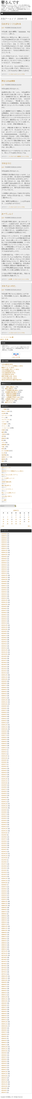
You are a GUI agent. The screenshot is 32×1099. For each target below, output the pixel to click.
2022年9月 (4, 631)
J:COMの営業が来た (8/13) (9, 378)
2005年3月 (4, 1015)
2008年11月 (4, 928)
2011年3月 (4, 872)
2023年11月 (4, 602)
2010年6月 (4, 889)
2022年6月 (4, 637)
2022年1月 (4, 648)
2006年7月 (4, 986)
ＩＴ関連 (4, 409)
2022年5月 (4, 639)
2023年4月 (4, 617)
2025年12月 (4, 550)
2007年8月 (4, 959)
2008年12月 (4, 926)
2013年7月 (4, 814)
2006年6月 (4, 988)
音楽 (3, 461)
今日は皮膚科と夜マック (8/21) (10, 369)
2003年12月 (4, 1046)
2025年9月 (4, 556)
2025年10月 (4, 554)
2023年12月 (4, 600)
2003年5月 (4, 1061)
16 (16, 519)
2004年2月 (4, 1042)
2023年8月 (4, 608)
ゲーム (3, 417)
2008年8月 (4, 934)
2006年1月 (4, 995)
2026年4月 (4, 542)
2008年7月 (4, 936)
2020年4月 (4, 691)
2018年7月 (4, 735)
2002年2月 (4, 1078)
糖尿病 (19, 156)
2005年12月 (4, 997)
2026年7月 (4, 536)
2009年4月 (4, 918)
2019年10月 (4, 704)
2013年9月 (4, 810)
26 (28, 521)
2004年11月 (4, 1024)
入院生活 (4, 434)
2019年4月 (4, 716)
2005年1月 (4, 1019)
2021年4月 (4, 666)
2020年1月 (4, 698)
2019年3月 (4, 718)
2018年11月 (4, 727)
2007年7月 (4, 961)
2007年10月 (4, 955)
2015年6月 (4, 766)
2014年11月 (4, 781)
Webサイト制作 (6, 411)
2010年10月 (4, 882)
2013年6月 (4, 816)
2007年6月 (4, 963)
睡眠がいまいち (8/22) (8, 367)
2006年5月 (4, 990)
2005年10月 (4, 1001)
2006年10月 (4, 980)
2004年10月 (4, 1026)
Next (10, 337)
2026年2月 (4, 546)
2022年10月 (4, 629)
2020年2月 (4, 695)
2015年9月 (4, 760)
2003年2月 (4, 1067)
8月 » (29, 526)
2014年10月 (4, 783)
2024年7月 (4, 585)
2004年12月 (4, 1021)
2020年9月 (4, 681)
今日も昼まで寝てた (7, 496)
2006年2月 (4, 992)
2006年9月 (4, 982)
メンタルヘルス (13, 74)
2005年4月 (4, 1013)
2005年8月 (4, 1005)
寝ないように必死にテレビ (8, 492)
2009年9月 (4, 907)
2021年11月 (4, 652)
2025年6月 (4, 563)
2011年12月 (4, 853)
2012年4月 (4, 845)
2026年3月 (4, 544)
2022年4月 (4, 641)
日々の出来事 (5, 450)
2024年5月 (4, 590)
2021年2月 (4, 671)
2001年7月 (4, 1092)
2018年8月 (4, 733)
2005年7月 (4, 1007)
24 (20, 521)
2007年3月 (4, 970)
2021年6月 (4, 662)
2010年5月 (4, 891)
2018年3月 (4, 743)
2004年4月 (4, 1038)
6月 (3, 339)
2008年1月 (4, 949)
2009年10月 (4, 905)
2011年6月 (4, 866)
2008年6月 (4, 938)
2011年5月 (4, 868)
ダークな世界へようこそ (8, 478)
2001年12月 (4, 1082)
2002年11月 (4, 1073)
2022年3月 (4, 644)
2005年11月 (4, 999)
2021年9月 (4, 656)
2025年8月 (4, 558)
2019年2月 (4, 720)
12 (28, 517)
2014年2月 (4, 799)
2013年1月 (4, 826)
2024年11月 (4, 577)
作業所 (3, 430)
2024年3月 (4, 594)
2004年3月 (4, 1040)
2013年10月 (4, 808)
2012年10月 (4, 833)
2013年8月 (4, 812)
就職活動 (4, 444)
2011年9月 (4, 860)
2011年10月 (4, 857)
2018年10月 (4, 729)
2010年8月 (4, 884)
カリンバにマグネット (7, 489)
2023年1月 (4, 623)
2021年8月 (4, 658)
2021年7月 (4, 660)
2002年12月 (4, 1071)
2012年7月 (4, 839)
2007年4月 (4, 968)
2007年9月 (4, 957)
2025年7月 (4, 560)
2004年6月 (4, 1034)
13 (3, 519)
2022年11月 (4, 627)
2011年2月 (4, 874)
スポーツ (4, 421)
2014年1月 (4, 801)
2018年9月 (4, 731)
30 (16, 523)
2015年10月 (4, 758)
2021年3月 (4, 668)
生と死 (3, 453)
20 (3, 521)
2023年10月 (4, 604)
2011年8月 (4, 862)
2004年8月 (4, 1030)
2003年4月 (4, 1063)
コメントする (21, 74)
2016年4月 (4, 749)
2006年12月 (4, 976)
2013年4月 (4, 820)
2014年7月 (4, 789)
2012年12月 (4, 828)
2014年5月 (4, 793)
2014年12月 (4, 779)
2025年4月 (4, 567)
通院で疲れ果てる (6, 485)
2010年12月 (4, 878)
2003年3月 (4, 1065)
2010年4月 (4, 893)
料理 (3, 448)
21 (7, 521)
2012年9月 (4, 835)
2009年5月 (4, 916)
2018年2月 (4, 745)
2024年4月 (4, 592)
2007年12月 (4, 951)
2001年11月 (4, 1084)
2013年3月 (4, 822)
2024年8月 (4, 583)
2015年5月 (4, 768)
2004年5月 (4, 1036)
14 (7, 519)
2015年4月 (4, 770)
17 (20, 519)
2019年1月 (4, 722)
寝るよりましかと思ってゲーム (10, 474)
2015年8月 (4, 762)
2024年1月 (4, 598)
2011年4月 (4, 870)
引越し (3, 446)
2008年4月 (4, 943)
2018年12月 (4, 725)
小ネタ (3, 442)
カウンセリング (6, 415)
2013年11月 (4, 806)
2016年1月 (4, 754)
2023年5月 (4, 615)
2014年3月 (4, 797)
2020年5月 (4, 689)
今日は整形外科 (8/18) (8, 374)
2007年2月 (4, 972)
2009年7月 (16, 510)
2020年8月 (4, 683)
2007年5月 (4, 965)
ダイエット (4, 426)
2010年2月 (4, 897)
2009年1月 (4, 924)
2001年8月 (4, 1090)
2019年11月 (4, 702)
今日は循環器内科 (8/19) (8, 372)
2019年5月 (4, 714)
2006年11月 (4, 978)
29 (11, 523)
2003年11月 (4, 1049)
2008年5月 (4, 940)
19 (28, 519)
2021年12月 (4, 650)
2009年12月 (4, 901)
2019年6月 (4, 712)
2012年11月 (4, 830)
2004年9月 (4, 1028)
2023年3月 (4, 619)
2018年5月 (4, 739)
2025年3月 (4, 569)
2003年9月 (4, 1053)
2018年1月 (4, 747)
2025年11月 (4, 552)
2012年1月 (4, 851)
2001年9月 (4, 1088)
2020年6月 (4, 687)
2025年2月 (4, 571)
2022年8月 (4, 633)
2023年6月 (4, 612)
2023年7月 (4, 610)
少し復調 (4, 500)
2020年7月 (4, 685)
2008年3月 (4, 945)
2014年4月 (4, 795)
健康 (3, 432)
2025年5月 (4, 565)
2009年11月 (4, 903)
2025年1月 (4, 573)
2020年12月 (4, 675)
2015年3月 (4, 772)
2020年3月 (4, 693)
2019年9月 (4, 706)
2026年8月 (4, 534)
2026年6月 (4, 538)
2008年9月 (4, 932)
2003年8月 (4, 1055)
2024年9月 (4, 581)
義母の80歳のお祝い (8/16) (9, 376)
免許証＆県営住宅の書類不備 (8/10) (12, 379)
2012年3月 (4, 847)
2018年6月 (4, 737)
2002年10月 (4, 1076)
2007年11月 (4, 953)
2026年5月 (4, 540)
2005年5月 (4, 1011)
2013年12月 (4, 803)
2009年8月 (4, 909)
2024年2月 (4, 596)
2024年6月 (4, 587)
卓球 (3, 436)
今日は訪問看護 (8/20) (8, 371)
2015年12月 (4, 756)
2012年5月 (4, 843)
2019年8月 (4, 708)
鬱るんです (10, 2)
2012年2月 (4, 849)
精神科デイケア (6, 457)
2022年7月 (4, 635)
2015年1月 (4, 776)
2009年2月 (4, 922)
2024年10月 (4, 579)
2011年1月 (4, 876)
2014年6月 (4, 791)
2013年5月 (4, 818)
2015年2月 (4, 774)
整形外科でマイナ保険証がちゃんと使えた (13, 471)
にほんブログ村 (16, 357)
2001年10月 (4, 1086)
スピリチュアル (6, 419)
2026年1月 (4, 548)
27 (3, 523)
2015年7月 (4, 764)
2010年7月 (4, 887)
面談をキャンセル (6, 467)
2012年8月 (4, 837)
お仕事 (10, 279)
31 (20, 523)
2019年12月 (4, 700)
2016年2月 (4, 752)
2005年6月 (4, 1009)
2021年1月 (4, 673)
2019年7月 (4, 710)
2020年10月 (4, 679)
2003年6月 (4, 1059)
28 (7, 523)
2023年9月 (4, 606)
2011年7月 (4, 864)
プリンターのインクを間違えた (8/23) (12, 366)
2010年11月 (4, 880)
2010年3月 (4, 895)
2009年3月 (4, 920)
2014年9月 (4, 785)
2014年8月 (4, 787)
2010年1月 (4, 899)
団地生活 (4, 438)
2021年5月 (4, 664)
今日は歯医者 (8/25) (7, 364)
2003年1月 (4, 1069)
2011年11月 (4, 855)
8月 (6, 339)
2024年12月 (4, 575)
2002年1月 (4, 1080)
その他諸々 (4, 424)
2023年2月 (4, 621)
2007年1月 (4, 974)
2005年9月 (4, 1003)
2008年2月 (4, 947)
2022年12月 (4, 625)
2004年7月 (4, 1032)
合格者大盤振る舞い (7, 482)
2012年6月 (4, 841)
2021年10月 (4, 654)
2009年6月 (4, 914)
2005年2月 (4, 1017)
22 (11, 521)
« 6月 (2, 526)
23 (16, 521)
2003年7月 (4, 1057)
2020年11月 (4, 677)
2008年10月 (4, 930)
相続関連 (4, 455)
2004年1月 (4, 1044)
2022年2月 (4, 646)
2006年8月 (4, 984)
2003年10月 (4, 1051)
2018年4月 (4, 741)
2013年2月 (4, 824)
